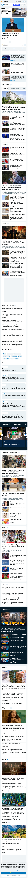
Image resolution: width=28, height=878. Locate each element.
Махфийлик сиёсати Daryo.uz (13, 870)
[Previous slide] (3, 42)
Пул (9, 356)
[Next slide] (11, 42)
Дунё (4, 354)
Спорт (4, 356)
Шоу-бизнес (6, 358)
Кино (12, 358)
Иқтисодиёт (17, 354)
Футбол (20, 356)
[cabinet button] (24, 5)
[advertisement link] (16, 4)
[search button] (21, 5)
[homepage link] (4, 5)
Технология (14, 356)
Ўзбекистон (10, 354)
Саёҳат (16, 358)
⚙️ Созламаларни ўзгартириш (13, 875)
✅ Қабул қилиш (13, 872)
